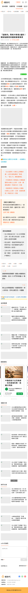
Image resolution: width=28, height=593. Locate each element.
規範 (2, 559)
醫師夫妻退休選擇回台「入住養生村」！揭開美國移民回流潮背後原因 (19, 318)
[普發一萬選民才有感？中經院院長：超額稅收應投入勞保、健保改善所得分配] (5, 446)
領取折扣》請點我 (9, 222)
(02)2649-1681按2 (11, 582)
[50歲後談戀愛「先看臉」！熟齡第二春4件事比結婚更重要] (5, 518)
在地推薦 (19, 6)
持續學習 (12, 6)
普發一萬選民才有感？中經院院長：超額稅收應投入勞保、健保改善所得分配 (19, 445)
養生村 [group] (3, 11)
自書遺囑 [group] (16, 11)
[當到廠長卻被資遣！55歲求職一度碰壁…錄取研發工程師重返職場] (5, 418)
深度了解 (19, 394)
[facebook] (19, 576)
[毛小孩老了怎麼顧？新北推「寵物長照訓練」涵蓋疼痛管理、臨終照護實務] (5, 464)
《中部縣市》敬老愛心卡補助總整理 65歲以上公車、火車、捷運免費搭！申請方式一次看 (15, 182)
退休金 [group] (9, 11)
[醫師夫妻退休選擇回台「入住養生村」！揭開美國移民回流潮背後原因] (5, 318)
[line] (22, 576)
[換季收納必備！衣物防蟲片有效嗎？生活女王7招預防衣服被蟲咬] (5, 346)
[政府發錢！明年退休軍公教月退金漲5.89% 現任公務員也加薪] (5, 437)
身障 (10, 263)
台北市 (15, 266)
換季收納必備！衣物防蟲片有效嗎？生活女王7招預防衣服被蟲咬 (19, 345)
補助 (15, 263)
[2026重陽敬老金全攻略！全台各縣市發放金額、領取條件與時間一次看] (5, 409)
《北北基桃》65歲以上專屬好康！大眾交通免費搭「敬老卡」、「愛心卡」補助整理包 (14, 174)
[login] (23, 2)
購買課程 (18, 2)
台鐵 (9, 266)
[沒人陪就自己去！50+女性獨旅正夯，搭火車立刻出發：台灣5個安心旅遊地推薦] (5, 491)
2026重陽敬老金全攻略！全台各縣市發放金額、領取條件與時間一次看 (19, 409)
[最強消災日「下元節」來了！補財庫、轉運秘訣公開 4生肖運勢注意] (5, 309)
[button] (25, 2)
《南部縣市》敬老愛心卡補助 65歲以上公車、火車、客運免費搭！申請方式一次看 (15, 190)
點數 (21, 263)
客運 (4, 266)
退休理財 (5, 6)
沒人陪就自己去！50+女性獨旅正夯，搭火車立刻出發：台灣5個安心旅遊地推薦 (19, 490)
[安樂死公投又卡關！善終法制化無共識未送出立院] (5, 473)
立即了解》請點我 (9, 212)
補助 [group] (22, 11)
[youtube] (25, 576)
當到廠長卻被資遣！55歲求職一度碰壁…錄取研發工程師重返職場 (19, 418)
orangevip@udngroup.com (13, 580)
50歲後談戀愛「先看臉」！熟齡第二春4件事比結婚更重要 (19, 518)
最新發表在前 (22, 566)
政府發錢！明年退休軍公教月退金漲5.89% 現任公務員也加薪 (19, 436)
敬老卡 (4, 263)
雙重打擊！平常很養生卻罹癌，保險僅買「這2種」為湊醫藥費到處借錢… (19, 337)
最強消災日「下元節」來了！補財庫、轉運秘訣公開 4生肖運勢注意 (19, 309)
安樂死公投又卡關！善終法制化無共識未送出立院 (19, 472)
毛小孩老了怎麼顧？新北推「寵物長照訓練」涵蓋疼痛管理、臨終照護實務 (19, 464)
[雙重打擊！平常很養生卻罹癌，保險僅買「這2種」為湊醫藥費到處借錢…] (5, 337)
